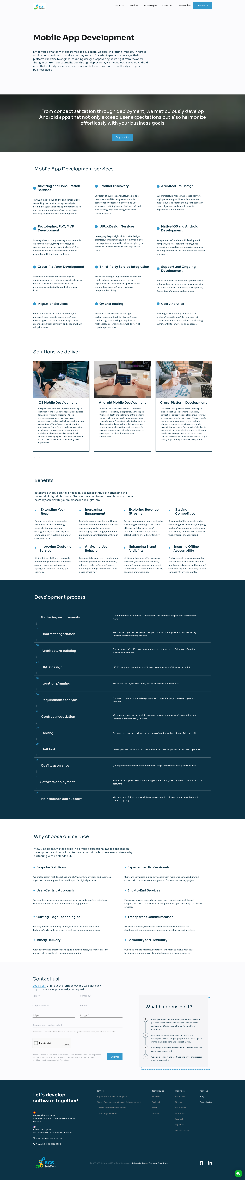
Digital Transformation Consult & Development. (119, 1102)
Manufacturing (182, 1130)
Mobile (155, 1107)
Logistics (179, 1124)
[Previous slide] (34, 458)
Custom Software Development (111, 1107)
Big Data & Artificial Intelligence (112, 1096)
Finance (178, 1102)
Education (180, 1113)
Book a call (39, 985)
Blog (202, 1096)
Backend (156, 1102)
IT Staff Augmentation (107, 1113)
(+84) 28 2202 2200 (51, 1144)
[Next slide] (39, 458)
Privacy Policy (74, 1057)
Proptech (179, 1119)
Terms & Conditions (158, 1163)
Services (134, 5)
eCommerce (180, 1107)
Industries (167, 5)
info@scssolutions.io (52, 1138)
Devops (155, 1113)
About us (120, 5)
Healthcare (180, 1096)
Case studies (184, 5)
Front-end (156, 1096)
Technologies (150, 5)
